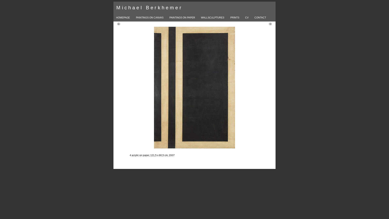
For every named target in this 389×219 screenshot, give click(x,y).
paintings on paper (182, 17)
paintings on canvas (150, 17)
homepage (123, 17)
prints (234, 17)
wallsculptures (212, 17)
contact (260, 17)
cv (247, 17)
